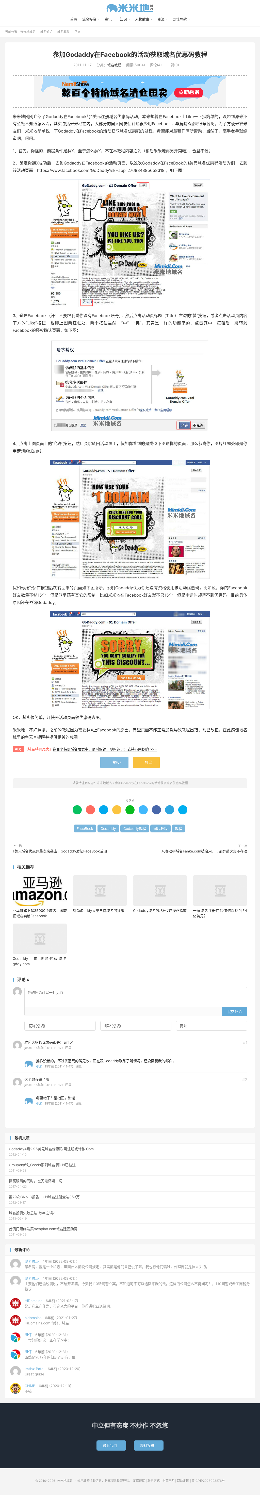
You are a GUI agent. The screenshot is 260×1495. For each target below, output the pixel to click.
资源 (161, 19)
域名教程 (63, 32)
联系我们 (111, 1445)
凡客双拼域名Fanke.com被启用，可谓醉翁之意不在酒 (204, 851)
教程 (178, 828)
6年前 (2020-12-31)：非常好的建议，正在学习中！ (48, 1337)
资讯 (108, 19)
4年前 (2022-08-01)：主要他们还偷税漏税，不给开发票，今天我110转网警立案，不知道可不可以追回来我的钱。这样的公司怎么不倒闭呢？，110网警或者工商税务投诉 (137, 1283)
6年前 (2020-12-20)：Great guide (54, 1371)
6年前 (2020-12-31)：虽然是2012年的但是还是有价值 (50, 1354)
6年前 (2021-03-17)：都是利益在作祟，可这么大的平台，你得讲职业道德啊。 (69, 1303)
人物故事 (142, 19)
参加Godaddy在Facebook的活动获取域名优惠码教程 (130, 54)
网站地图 (183, 1481)
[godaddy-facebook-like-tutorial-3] (130, 519)
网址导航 (180, 19)
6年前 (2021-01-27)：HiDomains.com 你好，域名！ (53, 1320)
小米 (39, 1066)
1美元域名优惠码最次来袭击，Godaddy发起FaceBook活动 (60, 851)
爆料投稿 (148, 1445)
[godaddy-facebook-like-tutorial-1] (130, 243)
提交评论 (235, 1011)
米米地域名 (130, 8)
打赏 (146, 762)
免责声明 (168, 1481)
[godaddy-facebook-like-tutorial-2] (130, 387)
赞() (173, 65)
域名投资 (89, 19)
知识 (123, 19)
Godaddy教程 (134, 828)
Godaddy (108, 828)
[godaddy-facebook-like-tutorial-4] (130, 660)
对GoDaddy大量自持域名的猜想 (98, 910)
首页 (73, 19)
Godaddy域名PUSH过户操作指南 (160, 910)
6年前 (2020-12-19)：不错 (50, 1388)
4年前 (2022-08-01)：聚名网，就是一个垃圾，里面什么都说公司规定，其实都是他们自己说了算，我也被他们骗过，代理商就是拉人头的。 (117, 1264)
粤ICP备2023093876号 (208, 1481)
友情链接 (139, 1481)
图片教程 (160, 828)
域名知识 (46, 32)
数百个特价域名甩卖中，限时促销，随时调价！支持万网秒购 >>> (105, 749)
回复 (68, 1048)
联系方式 (154, 1481)
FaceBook (85, 828)
